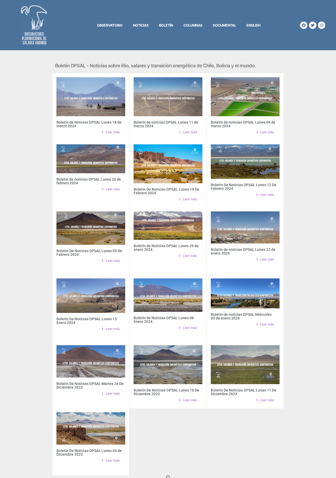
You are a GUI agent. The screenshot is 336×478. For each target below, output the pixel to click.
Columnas (192, 25)
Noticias (141, 25)
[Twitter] (312, 25)
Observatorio (110, 25)
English (253, 25)
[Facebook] (303, 25)
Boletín (166, 25)
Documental (224, 25)
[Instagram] (321, 25)
